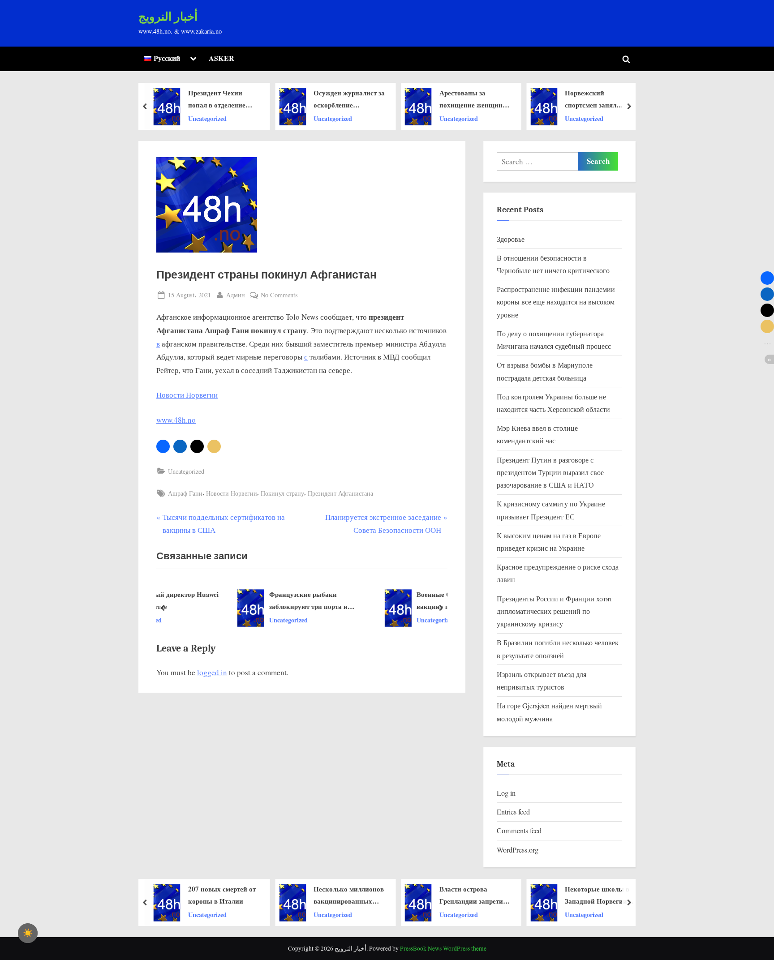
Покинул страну (282, 493)
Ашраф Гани (185, 493)
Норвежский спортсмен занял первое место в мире (596, 99)
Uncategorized (207, 118)
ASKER (221, 58)
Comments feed (519, 831)
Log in (506, 793)
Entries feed (513, 812)
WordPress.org (517, 850)
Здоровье (511, 239)
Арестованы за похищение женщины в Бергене (473, 99)
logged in (212, 672)
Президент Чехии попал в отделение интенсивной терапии (222, 99)
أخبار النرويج (168, 16)
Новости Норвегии (187, 395)
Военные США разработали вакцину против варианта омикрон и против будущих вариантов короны (394, 601)
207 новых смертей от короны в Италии (222, 895)
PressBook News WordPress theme (443, 948)
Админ (235, 294)
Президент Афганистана (340, 493)
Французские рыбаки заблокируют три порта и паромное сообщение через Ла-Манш (252, 601)
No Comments (279, 295)
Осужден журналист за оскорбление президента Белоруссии (349, 99)
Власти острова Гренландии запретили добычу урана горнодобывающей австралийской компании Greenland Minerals (475, 895)
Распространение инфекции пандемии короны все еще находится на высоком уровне (556, 302)
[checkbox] (28, 933)
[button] (163, 446)
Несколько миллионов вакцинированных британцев (349, 895)
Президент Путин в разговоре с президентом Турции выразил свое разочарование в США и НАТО (550, 472)
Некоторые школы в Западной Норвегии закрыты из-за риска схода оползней (597, 895)
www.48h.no (176, 420)
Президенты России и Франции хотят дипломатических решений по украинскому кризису (554, 611)
